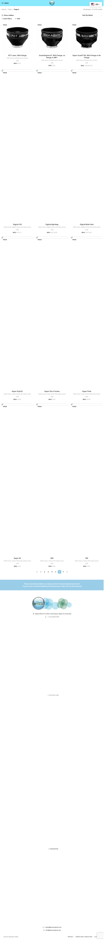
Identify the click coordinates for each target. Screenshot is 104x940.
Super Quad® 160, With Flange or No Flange (87, 56)
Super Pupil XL (17, 391)
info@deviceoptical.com (53, 930)
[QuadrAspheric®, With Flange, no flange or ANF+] (52, 37)
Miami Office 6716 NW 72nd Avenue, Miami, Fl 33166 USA (53, 614)
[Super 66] (17, 479)
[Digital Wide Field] (86, 145)
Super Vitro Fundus (52, 391)
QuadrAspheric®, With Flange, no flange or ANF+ (52, 56)
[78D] (86, 479)
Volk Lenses (10, 58)
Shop (10, 9)
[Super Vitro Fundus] (52, 312)
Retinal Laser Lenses (21, 58)
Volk (18, 18)
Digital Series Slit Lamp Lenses (21, 227)
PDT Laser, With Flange (17, 55)
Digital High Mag (52, 224)
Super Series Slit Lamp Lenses (21, 394)
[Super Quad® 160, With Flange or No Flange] (86, 37)
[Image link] (52, 603)
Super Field (86, 391)
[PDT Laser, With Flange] (17, 37)
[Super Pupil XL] (17, 312)
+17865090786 (53, 849)
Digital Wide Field (86, 224)
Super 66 (17, 558)
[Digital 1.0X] (17, 145)
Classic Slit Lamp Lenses (56, 561)
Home (4, 9)
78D (86, 558)
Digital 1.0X (17, 224)
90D (52, 558)
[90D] (52, 479)
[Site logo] (51, 3)
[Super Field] (86, 312)
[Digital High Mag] (52, 145)
